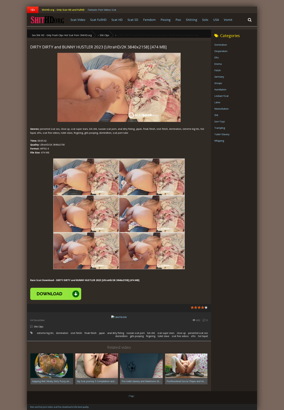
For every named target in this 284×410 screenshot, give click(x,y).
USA (216, 20)
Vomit (228, 20)
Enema (218, 63)
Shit (216, 115)
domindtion (121, 336)
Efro (216, 57)
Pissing (166, 20)
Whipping (219, 140)
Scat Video (78, 20)
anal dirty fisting (115, 333)
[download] (55, 294)
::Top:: (131, 396)
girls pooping (137, 336)
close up (181, 333)
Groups (218, 83)
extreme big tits (45, 333)
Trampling (219, 127)
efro (193, 336)
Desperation (220, 51)
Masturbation (221, 108)
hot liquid (203, 336)
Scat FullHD (98, 20)
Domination (220, 44)
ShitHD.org (47, 19)
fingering (150, 336)
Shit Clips (38, 326)
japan (102, 333)
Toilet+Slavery (221, 134)
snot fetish (76, 333)
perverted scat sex (198, 333)
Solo (205, 20)
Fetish (217, 70)
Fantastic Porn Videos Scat (102, 9)
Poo (178, 20)
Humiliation (220, 89)
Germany (219, 76)
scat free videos (180, 336)
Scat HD (117, 20)
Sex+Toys (219, 121)
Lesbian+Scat (221, 95)
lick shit (151, 333)
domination (62, 333)
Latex (217, 102)
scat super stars (165, 333)
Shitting (191, 20)
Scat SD (133, 20)
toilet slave (163, 336)
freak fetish (90, 333)
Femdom (149, 20)
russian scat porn (136, 333)
